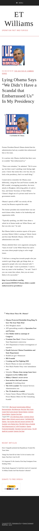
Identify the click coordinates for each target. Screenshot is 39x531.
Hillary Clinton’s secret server (15, 419)
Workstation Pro (16, 523)
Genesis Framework (28, 523)
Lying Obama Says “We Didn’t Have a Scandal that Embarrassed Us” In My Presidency (19, 90)
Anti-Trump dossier (12, 412)
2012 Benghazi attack (16, 417)
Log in (10, 524)
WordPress (5, 524)
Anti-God (23, 409)
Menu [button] (21, 3)
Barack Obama (23, 412)
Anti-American (16, 409)
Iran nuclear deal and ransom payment (19, 421)
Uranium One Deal (16, 414)
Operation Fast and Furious (23, 429)
